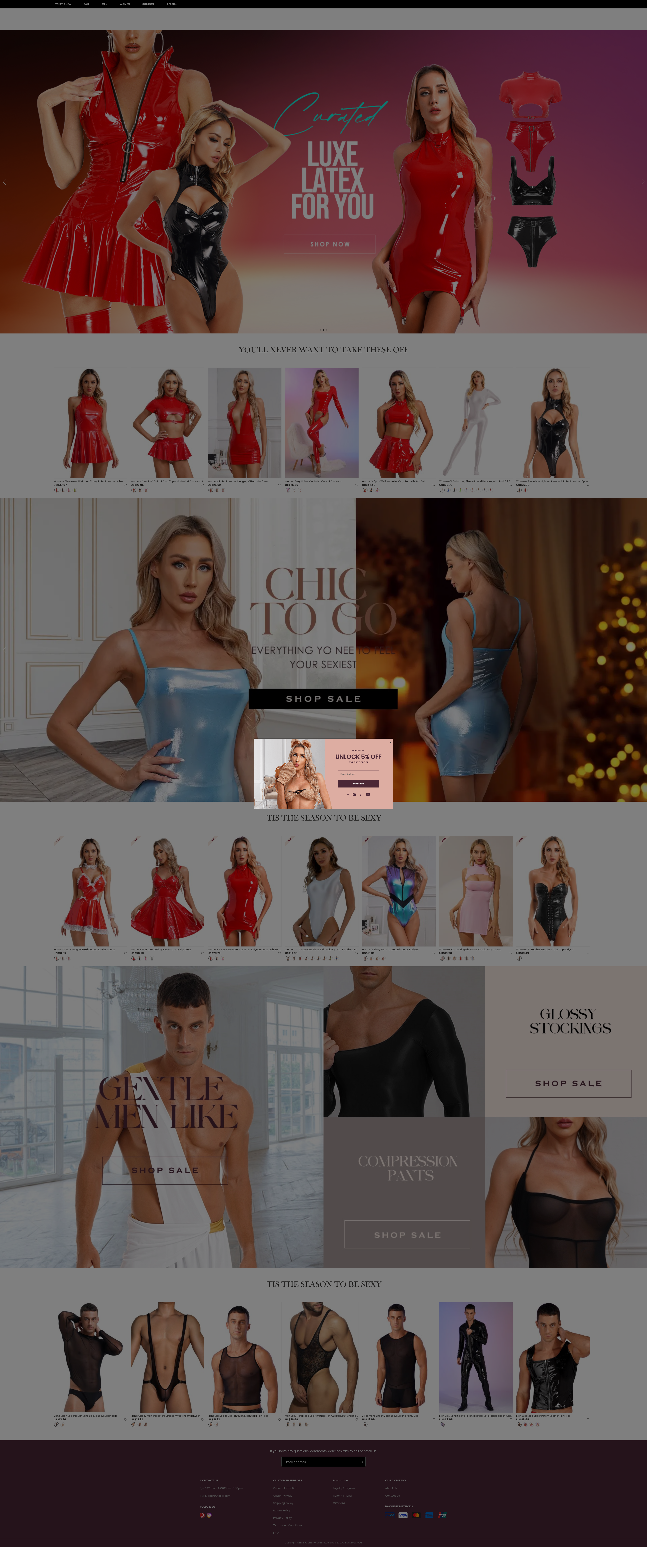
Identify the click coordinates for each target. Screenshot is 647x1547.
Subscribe (358, 783)
